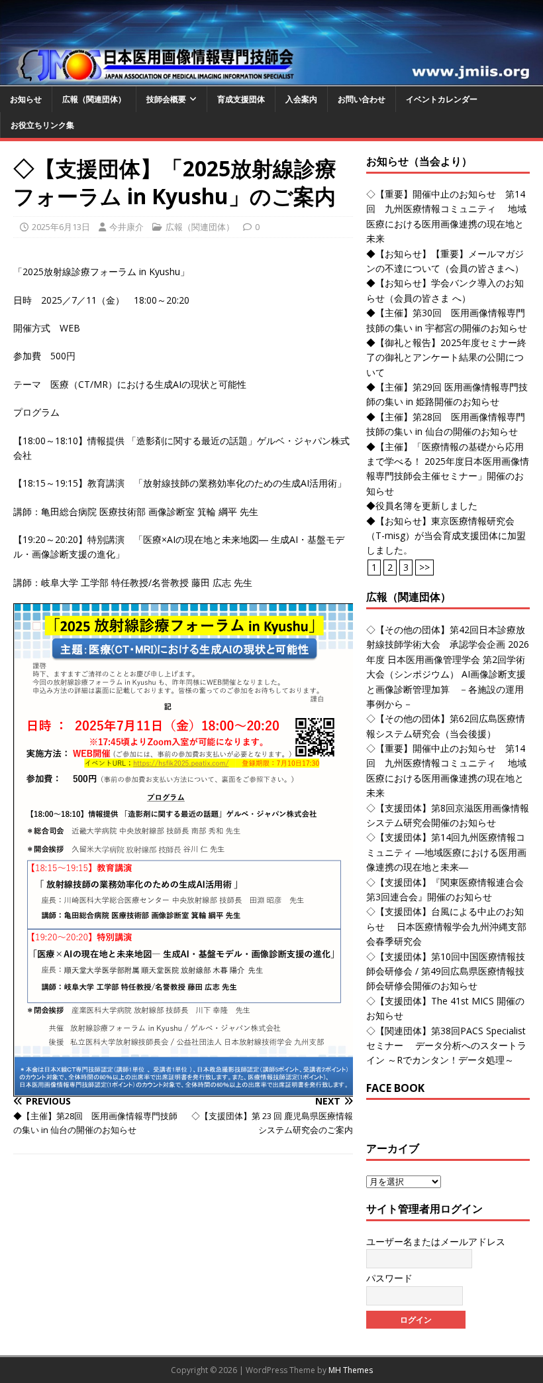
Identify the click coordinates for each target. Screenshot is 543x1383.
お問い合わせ (361, 99)
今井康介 (126, 227)
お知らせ (26, 99)
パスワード (389, 1278)
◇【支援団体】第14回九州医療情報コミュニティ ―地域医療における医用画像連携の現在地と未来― (446, 852)
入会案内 (301, 99)
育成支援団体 (241, 99)
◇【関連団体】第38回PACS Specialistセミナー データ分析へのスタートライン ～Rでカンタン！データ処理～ (446, 1045)
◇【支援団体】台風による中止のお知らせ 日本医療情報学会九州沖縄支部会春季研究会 (446, 926)
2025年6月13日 (61, 227)
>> (424, 567)
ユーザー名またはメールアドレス (435, 1241)
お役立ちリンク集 (42, 125)
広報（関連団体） (94, 99)
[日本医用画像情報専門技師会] (271, 78)
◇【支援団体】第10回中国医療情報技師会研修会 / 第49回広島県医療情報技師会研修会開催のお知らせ (445, 971)
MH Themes (350, 1370)
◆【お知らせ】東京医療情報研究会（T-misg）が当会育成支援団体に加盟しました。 (446, 535)
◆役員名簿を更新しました (421, 505)
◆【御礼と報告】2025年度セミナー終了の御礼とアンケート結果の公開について (446, 357)
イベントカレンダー (441, 99)
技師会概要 (166, 99)
